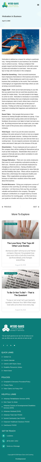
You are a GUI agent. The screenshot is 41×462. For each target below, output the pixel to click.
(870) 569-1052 (12, 441)
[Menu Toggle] (38, 5)
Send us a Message (13, 446)
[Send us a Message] (3, 446)
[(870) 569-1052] (3, 441)
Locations (10, 436)
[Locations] (3, 435)
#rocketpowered (20, 459)
